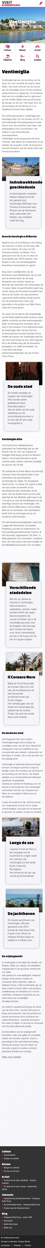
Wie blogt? (8, 1221)
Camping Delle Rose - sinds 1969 (18, 1217)
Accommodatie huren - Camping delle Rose (22, 1204)
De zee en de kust (11, 1171)
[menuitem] (7, 48)
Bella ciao (8, 1228)
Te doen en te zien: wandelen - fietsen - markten (19, 1181)
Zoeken (37, 60)
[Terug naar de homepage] (10, 3)
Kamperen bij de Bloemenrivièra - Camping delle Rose (20, 1199)
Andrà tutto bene (11, 1224)
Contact (28, 1245)
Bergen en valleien (11, 1168)
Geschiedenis (9, 1155)
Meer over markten (11, 1057)
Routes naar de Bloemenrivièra (17, 1208)
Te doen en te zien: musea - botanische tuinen (19, 1187)
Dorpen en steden (11, 1158)
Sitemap (17, 1245)
